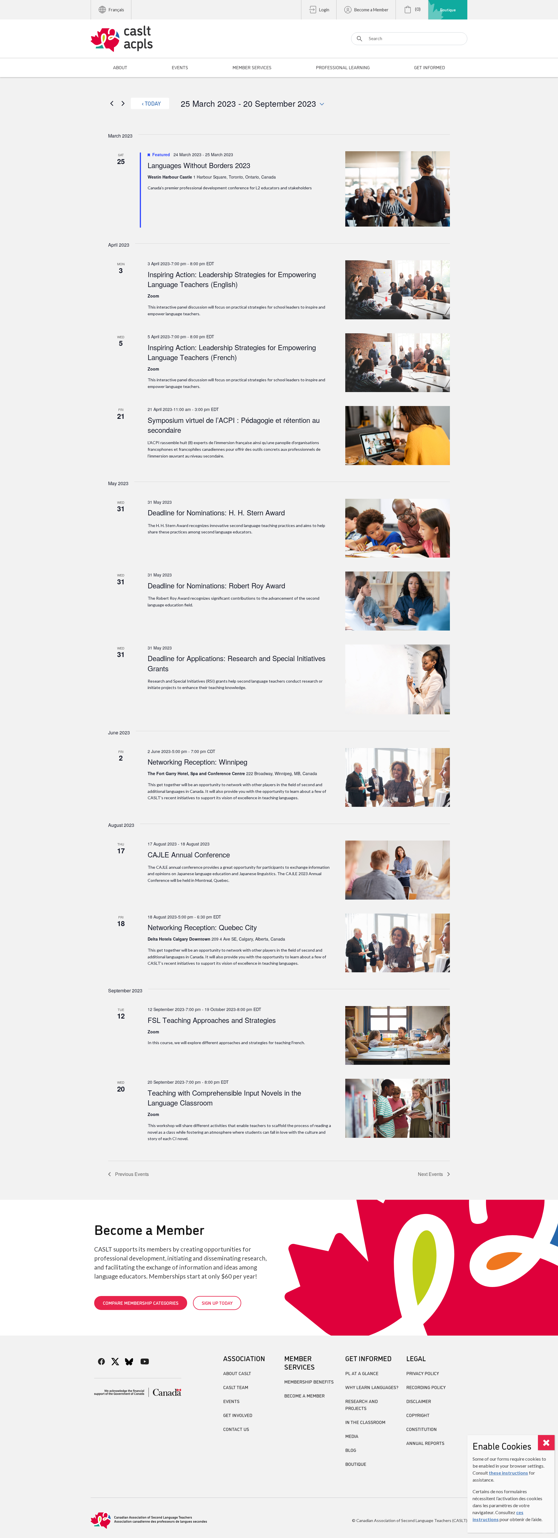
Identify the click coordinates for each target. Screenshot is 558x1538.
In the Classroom (365, 1422)
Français (116, 9)
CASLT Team (235, 1387)
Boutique (448, 10)
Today (153, 103)
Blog (350, 1450)
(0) (417, 9)
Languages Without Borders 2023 (199, 165)
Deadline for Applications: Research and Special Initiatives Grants (237, 663)
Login (324, 9)
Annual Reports (425, 1443)
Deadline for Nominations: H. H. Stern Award (216, 512)
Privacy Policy (422, 1373)
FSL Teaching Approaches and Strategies (212, 1020)
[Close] (546, 1442)
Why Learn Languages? (371, 1387)
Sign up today (217, 1303)
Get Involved (237, 1415)
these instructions (508, 1472)
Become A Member (304, 1395)
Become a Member (371, 9)
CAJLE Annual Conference (189, 854)
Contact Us (236, 1429)
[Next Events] (122, 103)
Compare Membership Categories (140, 1303)
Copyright (418, 1415)
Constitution (421, 1429)
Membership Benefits (309, 1381)
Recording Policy (426, 1387)
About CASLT (237, 1373)
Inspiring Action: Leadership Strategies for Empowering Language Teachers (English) (232, 279)
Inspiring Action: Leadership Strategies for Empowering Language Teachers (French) (232, 352)
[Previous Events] (111, 103)
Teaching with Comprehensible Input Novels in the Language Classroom (224, 1097)
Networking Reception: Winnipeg (197, 761)
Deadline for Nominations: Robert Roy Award (216, 585)
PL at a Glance (361, 1373)
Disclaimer (418, 1401)
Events (231, 1401)
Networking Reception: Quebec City (202, 927)
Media (351, 1436)
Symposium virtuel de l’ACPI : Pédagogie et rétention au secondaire (234, 425)
